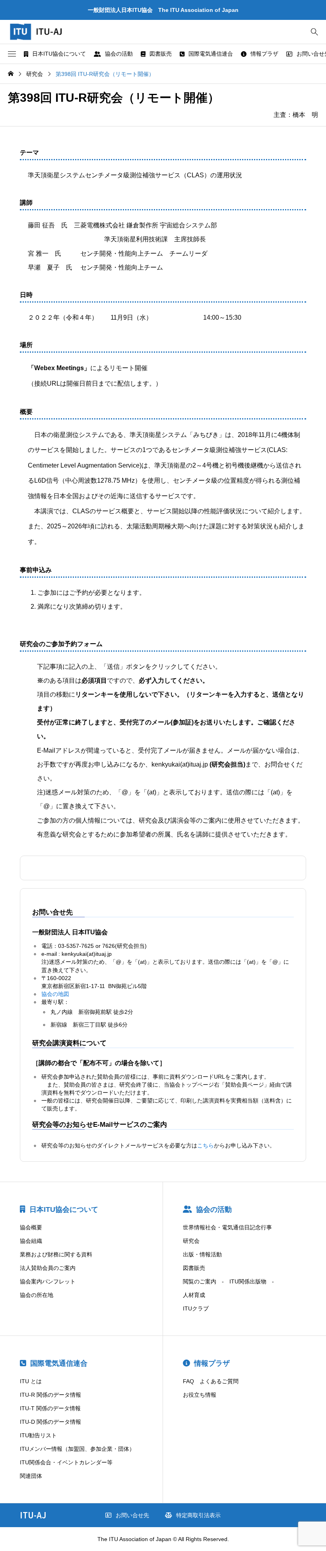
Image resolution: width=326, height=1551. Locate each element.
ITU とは (31, 1381)
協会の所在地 (36, 1295)
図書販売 (160, 53)
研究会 (191, 1241)
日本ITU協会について (59, 53)
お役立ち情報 (199, 1395)
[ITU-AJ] (44, 32)
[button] (12, 54)
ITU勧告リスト (38, 1435)
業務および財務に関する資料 (56, 1254)
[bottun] (314, 32)
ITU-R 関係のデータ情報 (50, 1395)
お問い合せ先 (132, 1515)
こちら (205, 1145)
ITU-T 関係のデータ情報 (50, 1408)
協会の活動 (119, 53)
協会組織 (31, 1241)
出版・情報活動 (202, 1254)
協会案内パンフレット (48, 1281)
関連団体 (31, 1476)
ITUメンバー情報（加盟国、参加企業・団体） (77, 1449)
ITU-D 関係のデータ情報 (50, 1422)
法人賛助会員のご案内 (48, 1268)
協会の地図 (55, 994)
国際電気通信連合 (210, 53)
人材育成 (194, 1295)
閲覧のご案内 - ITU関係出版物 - (228, 1281)
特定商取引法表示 (198, 1515)
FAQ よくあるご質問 (211, 1381)
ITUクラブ (196, 1308)
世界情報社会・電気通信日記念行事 (227, 1227)
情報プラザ (264, 53)
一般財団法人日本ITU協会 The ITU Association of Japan (163, 10)
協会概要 (31, 1227)
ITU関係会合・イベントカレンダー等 (66, 1462)
